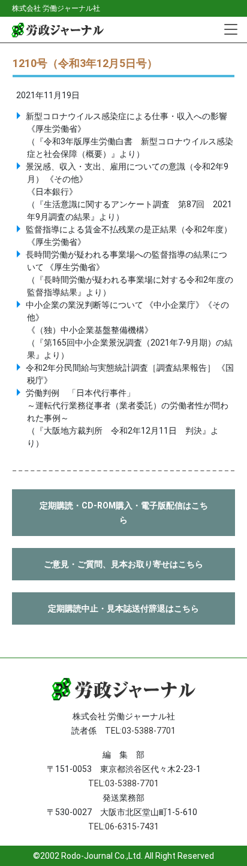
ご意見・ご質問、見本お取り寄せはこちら (123, 564)
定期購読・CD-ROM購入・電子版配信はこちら (124, 513)
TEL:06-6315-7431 (123, 826)
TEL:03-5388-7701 (140, 730)
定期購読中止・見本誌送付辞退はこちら (123, 608)
